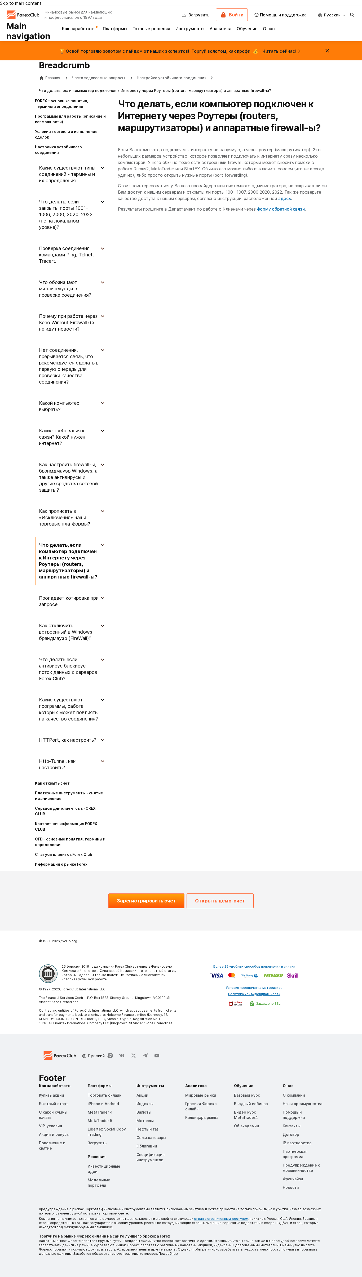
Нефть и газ (147, 1129)
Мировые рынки (200, 1095)
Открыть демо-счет (220, 901)
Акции (142, 1095)
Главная (52, 77)
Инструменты (189, 28)
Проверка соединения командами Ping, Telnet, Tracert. (66, 255)
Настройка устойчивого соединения (171, 77)
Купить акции (51, 1095)
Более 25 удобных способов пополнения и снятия (254, 966)
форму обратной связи (281, 209)
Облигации (146, 1146)
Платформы (115, 28)
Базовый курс (247, 1095)
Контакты (292, 1126)
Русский (332, 15)
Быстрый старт (53, 1103)
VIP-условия (50, 1126)
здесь (284, 198)
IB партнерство (297, 1143)
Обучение (247, 28)
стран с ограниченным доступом (221, 1219)
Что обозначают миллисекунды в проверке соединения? (65, 288)
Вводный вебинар (251, 1103)
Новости (291, 1187)
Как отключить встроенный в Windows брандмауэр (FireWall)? (65, 632)
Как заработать (79, 28)
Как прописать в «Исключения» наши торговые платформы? (64, 517)
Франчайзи (293, 1179)
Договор (291, 1134)
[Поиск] (352, 14)
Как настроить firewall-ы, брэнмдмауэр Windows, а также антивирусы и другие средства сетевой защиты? (68, 477)
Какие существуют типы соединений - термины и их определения (67, 174)
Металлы (145, 1120)
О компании (294, 1095)
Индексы (144, 1103)
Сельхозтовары (151, 1137)
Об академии (246, 1126)
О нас (269, 28)
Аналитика (220, 28)
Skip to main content (20, 3)
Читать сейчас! (279, 51)
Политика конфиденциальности (254, 994)
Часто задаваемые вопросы (99, 77)
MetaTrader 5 (100, 1120)
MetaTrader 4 (100, 1112)
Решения (96, 1156)
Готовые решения (151, 28)
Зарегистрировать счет (146, 901)
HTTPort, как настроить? (67, 740)
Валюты (143, 1112)
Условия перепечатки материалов (254, 988)
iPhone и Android (103, 1103)
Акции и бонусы (54, 1134)
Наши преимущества (302, 1103)
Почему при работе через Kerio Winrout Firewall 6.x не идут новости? (68, 322)
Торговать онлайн (104, 1095)
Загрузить (97, 1143)
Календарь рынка (201, 1117)
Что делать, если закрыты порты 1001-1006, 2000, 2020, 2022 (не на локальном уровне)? (66, 214)
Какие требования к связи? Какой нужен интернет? (62, 437)
